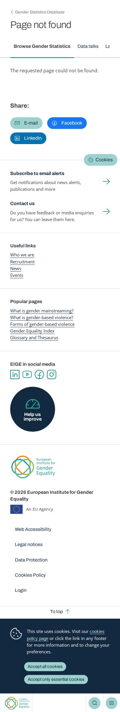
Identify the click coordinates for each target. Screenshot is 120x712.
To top (56, 611)
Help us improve (33, 416)
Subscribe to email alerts (37, 173)
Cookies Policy (30, 575)
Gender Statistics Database (40, 12)
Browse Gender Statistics (42, 46)
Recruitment (22, 262)
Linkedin (15, 374)
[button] (26, 123)
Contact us (22, 203)
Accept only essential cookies (56, 679)
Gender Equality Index (32, 331)
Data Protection (31, 559)
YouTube (27, 374)
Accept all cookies (45, 666)
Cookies (104, 159)
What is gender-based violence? (41, 317)
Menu (111, 703)
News (15, 268)
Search (94, 703)
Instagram (51, 374)
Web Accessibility (33, 529)
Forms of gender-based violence (42, 324)
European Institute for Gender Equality (17, 703)
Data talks (87, 46)
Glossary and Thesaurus (34, 337)
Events (16, 275)
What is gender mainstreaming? (41, 311)
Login (21, 590)
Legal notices (29, 544)
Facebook (39, 374)
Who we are (22, 255)
